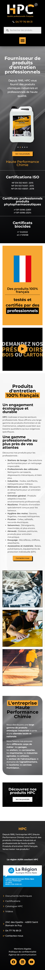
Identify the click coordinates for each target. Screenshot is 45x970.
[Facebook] (13, 962)
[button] (22, 40)
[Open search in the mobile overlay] (22, 30)
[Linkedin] (22, 962)
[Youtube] (31, 962)
